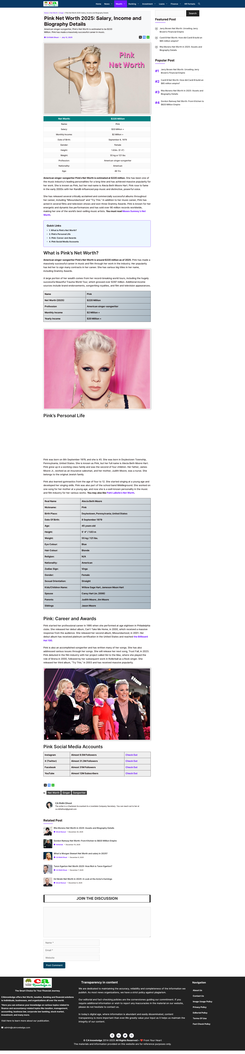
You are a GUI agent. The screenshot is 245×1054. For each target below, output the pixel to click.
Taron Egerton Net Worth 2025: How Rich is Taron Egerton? (83, 866)
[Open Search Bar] (199, 3)
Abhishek (59, 845)
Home (98, 4)
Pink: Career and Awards (63, 238)
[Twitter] (112, 1035)
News (106, 4)
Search (193, 13)
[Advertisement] (97, 438)
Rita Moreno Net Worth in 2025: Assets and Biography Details (84, 828)
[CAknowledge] (50, 4)
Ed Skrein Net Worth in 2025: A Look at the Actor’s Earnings (83, 879)
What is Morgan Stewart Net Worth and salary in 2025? (81, 853)
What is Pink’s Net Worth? (64, 230)
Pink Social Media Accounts (65, 241)
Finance (174, 4)
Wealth (119, 4)
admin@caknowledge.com (17, 1027)
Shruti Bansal (61, 832)
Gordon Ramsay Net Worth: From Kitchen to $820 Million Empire (85, 840)
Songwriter (79, 792)
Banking (132, 4)
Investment (147, 4)
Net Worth (53, 13)
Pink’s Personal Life (61, 234)
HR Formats (189, 4)
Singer (61, 13)
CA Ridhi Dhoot (52, 37)
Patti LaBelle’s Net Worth (120, 492)
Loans (161, 4)
